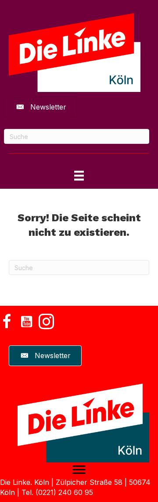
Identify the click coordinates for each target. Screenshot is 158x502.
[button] (6, 321)
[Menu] (79, 469)
